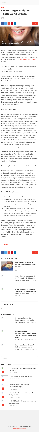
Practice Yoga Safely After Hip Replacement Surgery (19, 386)
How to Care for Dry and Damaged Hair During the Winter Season (22, 394)
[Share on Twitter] (5, 23)
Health (3, 7)
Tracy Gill (19, 339)
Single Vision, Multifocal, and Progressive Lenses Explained (25, 290)
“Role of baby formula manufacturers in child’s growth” (22, 369)
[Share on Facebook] (2, 23)
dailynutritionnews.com (19, 428)
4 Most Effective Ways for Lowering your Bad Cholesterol (22, 402)
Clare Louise (11, 18)
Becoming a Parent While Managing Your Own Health (24, 319)
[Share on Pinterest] (12, 23)
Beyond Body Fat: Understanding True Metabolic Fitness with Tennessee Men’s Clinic (25, 334)
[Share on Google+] (9, 23)
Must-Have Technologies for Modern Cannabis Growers (25, 346)
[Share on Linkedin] (15, 23)
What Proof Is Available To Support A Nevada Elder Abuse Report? (25, 264)
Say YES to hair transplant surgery (21, 376)
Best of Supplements (23, 269)
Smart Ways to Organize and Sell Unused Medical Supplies (25, 277)
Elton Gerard (20, 322)
